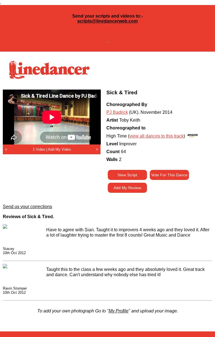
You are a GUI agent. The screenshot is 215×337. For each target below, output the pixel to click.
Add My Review (127, 188)
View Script (127, 175)
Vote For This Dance (169, 175)
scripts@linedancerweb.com (107, 21)
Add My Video (59, 149)
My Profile (118, 311)
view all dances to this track (156, 136)
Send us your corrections (27, 206)
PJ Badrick (117, 112)
